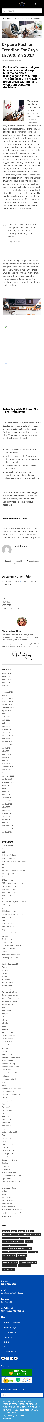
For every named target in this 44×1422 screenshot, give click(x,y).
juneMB (5, 1029)
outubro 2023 (7, 779)
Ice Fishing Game (8, 989)
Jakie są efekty (7, 1004)
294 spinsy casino (9, 880)
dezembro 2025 (8, 698)
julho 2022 (6, 807)
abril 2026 (6, 686)
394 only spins (7, 895)
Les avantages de (8, 1035)
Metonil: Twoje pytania (10, 1066)
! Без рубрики (7, 846)
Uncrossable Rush (9, 1188)
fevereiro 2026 (7, 692)
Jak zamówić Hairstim (10, 998)
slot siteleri (6, 1252)
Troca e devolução (10, 1332)
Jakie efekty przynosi (10, 1001)
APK (3, 920)
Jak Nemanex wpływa (10, 995)
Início (4, 18)
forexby (5, 970)
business (6, 1231)
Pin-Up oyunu (7, 1110)
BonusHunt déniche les (11, 933)
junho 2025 (6, 717)
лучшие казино (24, 1266)
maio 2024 (6, 757)
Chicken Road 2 (8, 942)
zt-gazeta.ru (6, 1216)
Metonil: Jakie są (8, 1063)
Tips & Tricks (7, 1179)
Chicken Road (7, 939)
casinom (5, 936)
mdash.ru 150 (7, 1054)
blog (3, 930)
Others (4, 1098)
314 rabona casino (9, 889)
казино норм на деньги (28, 1262)
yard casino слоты (9, 1255)
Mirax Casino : (7, 1070)
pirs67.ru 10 (6, 1126)
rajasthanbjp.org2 (8, 1144)
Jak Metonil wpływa (9, 992)
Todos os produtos (9, 599)
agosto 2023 (6, 785)
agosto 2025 (6, 710)
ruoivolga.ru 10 (7, 1154)
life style (28, 1241)
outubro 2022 (7, 804)
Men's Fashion (7, 1060)
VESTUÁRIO (6, 605)
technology (32, 1252)
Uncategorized (7, 1185)
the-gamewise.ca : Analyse (12, 1175)
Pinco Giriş (6, 1122)
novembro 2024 (8, 738)
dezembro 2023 (8, 773)
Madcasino (6, 1051)
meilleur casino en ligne (11, 1057)
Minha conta (8, 1337)
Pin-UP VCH (6, 1119)
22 (3, 864)
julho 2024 (6, 751)
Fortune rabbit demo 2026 (31, 1234)
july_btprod (6, 1010)
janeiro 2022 (6, 816)
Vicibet (4, 1191)
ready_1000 (6, 1147)
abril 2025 (6, 723)
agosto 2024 (6, 748)
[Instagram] (7, 1358)
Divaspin (5, 951)
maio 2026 (6, 682)
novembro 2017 (8, 829)
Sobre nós (7, 1347)
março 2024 (6, 763)
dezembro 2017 (8, 826)
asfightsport (21, 546)
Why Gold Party (7, 1203)
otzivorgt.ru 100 (8, 1101)
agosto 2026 (6, 673)
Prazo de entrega (10, 1328)
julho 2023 (6, 788)
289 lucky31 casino (9, 874)
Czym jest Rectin (8, 948)
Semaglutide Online (9, 1160)
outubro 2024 (7, 742)
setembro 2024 (8, 745)
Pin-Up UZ (6, 1116)
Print (29, 1248)
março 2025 (6, 726)
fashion (36, 561)
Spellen (5, 1163)
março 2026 (6, 689)
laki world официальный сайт (13, 1241)
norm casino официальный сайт (14, 1248)
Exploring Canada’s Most (11, 954)
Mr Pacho (5, 1076)
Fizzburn (5, 967)
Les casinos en (7, 1038)
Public (4, 1141)
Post (3, 1135)
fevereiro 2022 (7, 813)
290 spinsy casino (9, 877)
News (9, 18)
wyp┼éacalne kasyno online (12, 1213)
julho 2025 (6, 714)
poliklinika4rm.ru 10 (9, 1132)
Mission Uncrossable (10, 1073)
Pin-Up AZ (6, 1107)
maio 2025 (6, 720)
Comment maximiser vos (11, 945)
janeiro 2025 (6, 732)
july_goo (5, 1014)
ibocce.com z (7, 986)
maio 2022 (6, 810)
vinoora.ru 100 (7, 1197)
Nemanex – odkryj (9, 1079)
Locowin (5, 1048)
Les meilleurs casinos (10, 1045)
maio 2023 (6, 794)
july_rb (4, 1020)
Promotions (6, 1138)
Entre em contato (10, 1352)
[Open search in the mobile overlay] (22, 10)
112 (3, 852)
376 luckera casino (9, 892)
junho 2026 (6, 679)
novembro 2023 (8, 776)
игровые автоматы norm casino (14, 1259)
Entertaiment (7, 1234)
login (21, 581)
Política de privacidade (12, 1323)
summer (26, 564)
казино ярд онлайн (9, 1266)
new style (23, 1245)
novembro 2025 (8, 701)
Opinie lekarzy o (8, 1091)
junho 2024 (6, 754)
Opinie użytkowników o (11, 1094)
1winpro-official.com (10, 855)
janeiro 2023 (6, 801)
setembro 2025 (8, 707)
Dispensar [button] (7, 1419)
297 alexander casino (10, 886)
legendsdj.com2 (8, 1032)
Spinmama (6, 1169)
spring (15, 1252)
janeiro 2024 (6, 770)
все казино (22, 1255)
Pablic (4, 1104)
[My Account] (35, 4)
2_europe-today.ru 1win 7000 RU (14, 861)
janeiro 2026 (6, 695)
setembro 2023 (8, 782)
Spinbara (5, 1166)
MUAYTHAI (6, 602)
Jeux (4, 1007)
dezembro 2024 (8, 735)
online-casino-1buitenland (12, 1088)
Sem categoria (7, 1157)
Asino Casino (7, 923)
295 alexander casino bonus (12, 883)
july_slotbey (6, 1023)
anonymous (6, 917)
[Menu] (5, 4)
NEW (4, 1082)
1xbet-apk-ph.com (9, 858)
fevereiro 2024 (7, 766)
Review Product (8, 1151)
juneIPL (5, 1026)
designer (30, 1231)
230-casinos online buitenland (13, 870)
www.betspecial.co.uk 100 (12, 1210)
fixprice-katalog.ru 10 (10, 964)
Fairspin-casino (8, 961)
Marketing (18, 564)
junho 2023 (6, 791)
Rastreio (7, 1342)
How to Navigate (8, 982)
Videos (21, 561)
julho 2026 (6, 676)
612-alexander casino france (13, 914)
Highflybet (6, 979)
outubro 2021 (7, 819)
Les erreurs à (7, 1042)
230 (3, 867)
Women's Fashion (8, 1207)
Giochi (4, 976)
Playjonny (5, 1129)
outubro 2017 (7, 832)
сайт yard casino (8, 1269)
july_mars (5, 1017)
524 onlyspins (7, 905)
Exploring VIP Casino (10, 958)
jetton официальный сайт (20, 1238)
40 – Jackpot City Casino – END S (14, 902)
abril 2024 (6, 760)
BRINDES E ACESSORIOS (11, 608)
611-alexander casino (10, 911)
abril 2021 (6, 822)
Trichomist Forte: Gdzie (11, 1182)
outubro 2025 (7, 704)
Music (14, 1245)
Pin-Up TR (6, 1113)
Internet (6, 1238)
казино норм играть (10, 1262)
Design (21, 1231)
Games (4, 973)
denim (14, 1231)
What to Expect (7, 1200)
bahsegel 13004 (8, 926)
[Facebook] (3, 1358)
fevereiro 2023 (7, 798)
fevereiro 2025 (7, 729)
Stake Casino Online (9, 1172)
